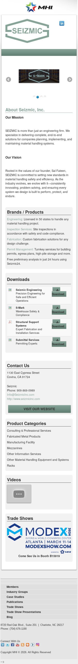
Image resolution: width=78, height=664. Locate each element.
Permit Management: (20, 249)
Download (58, 294)
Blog (27, 644)
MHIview (32, 644)
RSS (22, 644)
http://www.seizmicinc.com (23, 399)
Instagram (37, 644)
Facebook (12, 644)
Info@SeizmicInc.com (20, 394)
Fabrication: (14, 239)
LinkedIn (61, 23)
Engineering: (15, 219)
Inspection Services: (19, 229)
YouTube (17, 644)
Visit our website (39, 409)
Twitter (7, 644)
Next (69, 79)
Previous (8, 79)
